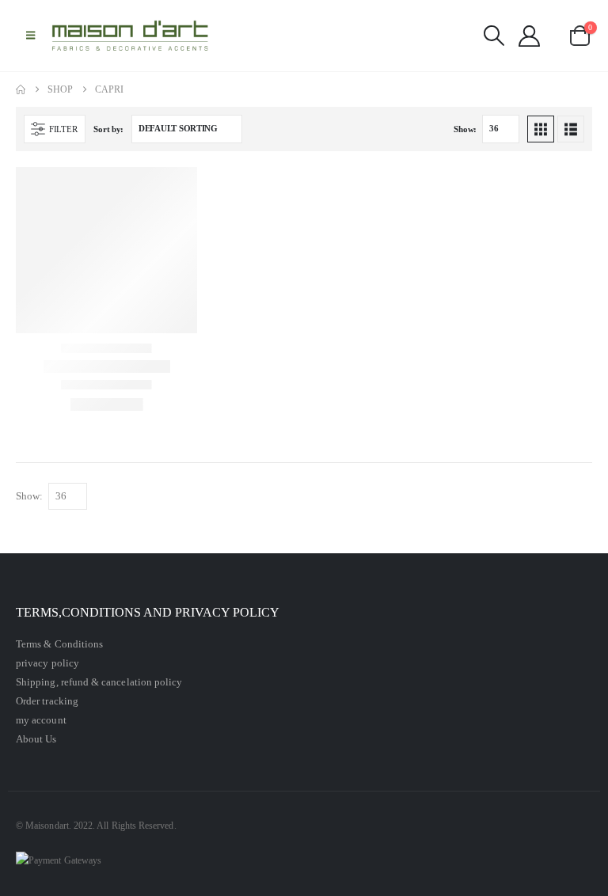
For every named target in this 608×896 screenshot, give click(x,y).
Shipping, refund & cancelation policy (99, 682)
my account (41, 720)
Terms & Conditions (59, 644)
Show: (465, 129)
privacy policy (47, 663)
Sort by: (108, 129)
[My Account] (529, 36)
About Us (36, 739)
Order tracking (47, 701)
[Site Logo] (130, 35)
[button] (30, 35)
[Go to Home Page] (20, 89)
